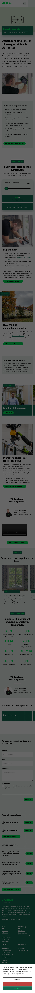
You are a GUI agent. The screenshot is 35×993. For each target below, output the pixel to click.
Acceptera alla (17, 988)
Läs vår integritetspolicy (17, 973)
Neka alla (17, 984)
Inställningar (17, 979)
